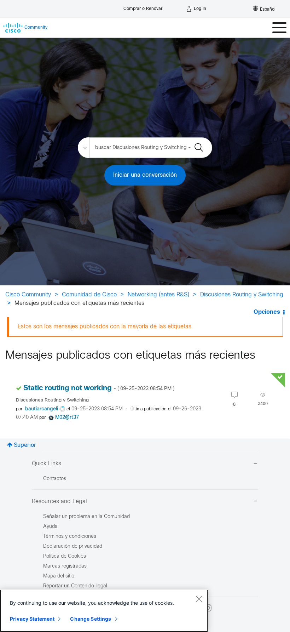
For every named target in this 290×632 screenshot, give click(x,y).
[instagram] (207, 607)
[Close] (198, 598)
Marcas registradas (65, 566)
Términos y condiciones (69, 536)
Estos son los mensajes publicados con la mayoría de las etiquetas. (105, 326)
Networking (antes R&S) (158, 294)
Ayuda (50, 526)
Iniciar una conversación (145, 175)
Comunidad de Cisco (89, 294)
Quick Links (46, 463)
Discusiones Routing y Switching (241, 294)
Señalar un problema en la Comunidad (86, 516)
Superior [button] (25, 445)
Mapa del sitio (58, 576)
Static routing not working (98, 388)
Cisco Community (28, 294)
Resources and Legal (59, 501)
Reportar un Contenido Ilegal (75, 586)
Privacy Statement (32, 619)
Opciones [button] (267, 312)
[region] (104, 611)
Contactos (54, 479)
